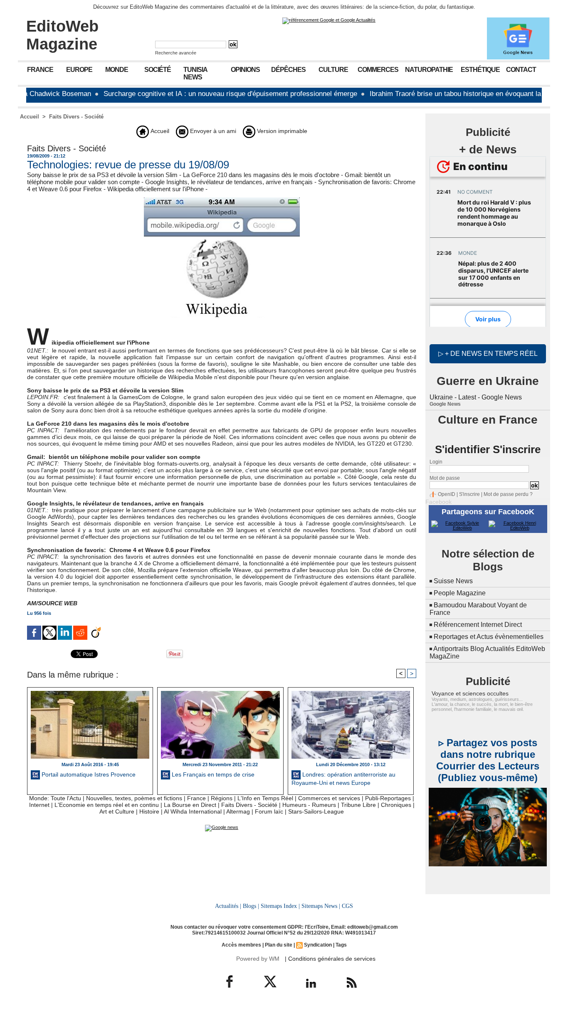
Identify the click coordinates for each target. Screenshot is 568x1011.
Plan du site (278, 945)
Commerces (378, 69)
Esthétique (480, 69)
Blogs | (251, 906)
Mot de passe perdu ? (508, 494)
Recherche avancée (175, 52)
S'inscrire (469, 494)
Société (157, 69)
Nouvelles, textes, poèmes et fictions (134, 798)
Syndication (318, 945)
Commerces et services (329, 798)
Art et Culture (116, 811)
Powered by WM (257, 958)
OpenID (446, 494)
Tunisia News (195, 73)
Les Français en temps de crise (212, 774)
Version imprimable (281, 131)
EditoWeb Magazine (62, 35)
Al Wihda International (193, 811)
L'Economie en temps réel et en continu (106, 804)
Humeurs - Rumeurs (309, 804)
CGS (347, 906)
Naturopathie (429, 69)
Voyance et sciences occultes (470, 693)
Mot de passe (445, 478)
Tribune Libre (358, 804)
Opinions (245, 69)
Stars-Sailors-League (316, 811)
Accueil (29, 116)
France (40, 69)
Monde (116, 69)
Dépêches (288, 69)
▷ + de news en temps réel (488, 353)
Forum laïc (269, 811)
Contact (521, 69)
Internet (39, 804)
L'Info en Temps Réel (265, 798)
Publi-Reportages (388, 798)
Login (436, 462)
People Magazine (460, 593)
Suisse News (453, 580)
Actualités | (228, 906)
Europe (79, 69)
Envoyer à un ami (212, 131)
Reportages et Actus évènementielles (488, 636)
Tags (341, 945)
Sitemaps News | (320, 906)
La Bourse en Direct (190, 804)
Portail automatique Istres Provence (88, 774)
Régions (221, 798)
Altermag (238, 811)
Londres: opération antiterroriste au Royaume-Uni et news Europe (343, 778)
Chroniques (396, 804)
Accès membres (241, 945)
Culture (333, 69)
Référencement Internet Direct (478, 624)
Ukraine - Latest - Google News (476, 397)
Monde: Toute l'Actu (55, 798)
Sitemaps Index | (280, 906)
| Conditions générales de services (330, 958)
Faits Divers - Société (76, 116)
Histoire (149, 811)
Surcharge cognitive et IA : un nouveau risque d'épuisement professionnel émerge (202, 94)
